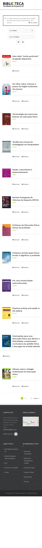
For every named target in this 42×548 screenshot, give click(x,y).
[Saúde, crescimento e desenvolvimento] (6, 173)
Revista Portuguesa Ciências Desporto (10, 457)
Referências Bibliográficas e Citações (28, 460)
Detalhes (16, 71)
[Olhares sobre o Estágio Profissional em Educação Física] (6, 374)
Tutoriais (26, 481)
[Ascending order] (32, 30)
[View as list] (23, 42)
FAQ (6, 463)
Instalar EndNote (29, 472)
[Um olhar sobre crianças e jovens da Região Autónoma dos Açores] (6, 89)
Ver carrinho (33, 23)
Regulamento (28, 477)
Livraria (7, 472)
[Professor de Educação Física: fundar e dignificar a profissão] (6, 258)
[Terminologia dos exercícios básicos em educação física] (6, 119)
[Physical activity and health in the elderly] (6, 313)
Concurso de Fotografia (11, 468)
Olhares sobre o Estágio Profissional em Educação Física (24, 371)
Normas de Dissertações (27, 452)
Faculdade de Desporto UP (11, 450)
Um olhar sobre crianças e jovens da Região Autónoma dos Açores (24, 86)
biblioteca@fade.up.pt (9, 430)
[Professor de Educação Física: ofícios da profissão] (6, 230)
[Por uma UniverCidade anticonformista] (6, 285)
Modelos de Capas (29, 468)
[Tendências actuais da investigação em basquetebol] (6, 147)
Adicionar (16, 101)
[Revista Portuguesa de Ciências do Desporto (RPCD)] (6, 202)
